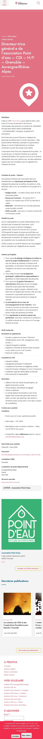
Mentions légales (9, 669)
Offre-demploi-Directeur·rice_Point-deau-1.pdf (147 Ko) (21, 455)
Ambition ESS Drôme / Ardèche (15, 693)
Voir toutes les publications (29, 650)
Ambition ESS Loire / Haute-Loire (15, 696)
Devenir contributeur (11, 672)
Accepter (15, 736)
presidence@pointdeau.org (15, 437)
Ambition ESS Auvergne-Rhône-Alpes (16, 684)
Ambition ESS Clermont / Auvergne (16, 690)
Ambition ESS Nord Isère (12, 699)
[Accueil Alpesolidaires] (21, 3)
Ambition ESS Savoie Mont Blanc (15, 705)
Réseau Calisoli (9, 675)
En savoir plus (21, 731)
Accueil (4, 36)
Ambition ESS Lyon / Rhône (13, 702)
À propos (7, 666)
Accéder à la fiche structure (28, 568)
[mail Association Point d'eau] (2, 562)
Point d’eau (16, 121)
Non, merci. (26, 735)
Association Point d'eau (10, 482)
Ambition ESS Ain (10, 687)
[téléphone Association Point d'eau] (4, 562)
